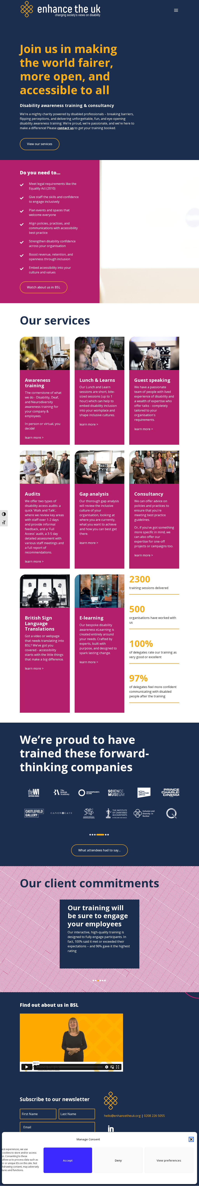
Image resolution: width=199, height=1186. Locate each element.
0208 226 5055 (154, 1116)
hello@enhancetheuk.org (122, 1116)
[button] (191, 1139)
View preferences (169, 1160)
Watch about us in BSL (43, 287)
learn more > (34, 437)
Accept (68, 1160)
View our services (39, 144)
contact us (65, 128)
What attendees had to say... (99, 850)
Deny (118, 1160)
